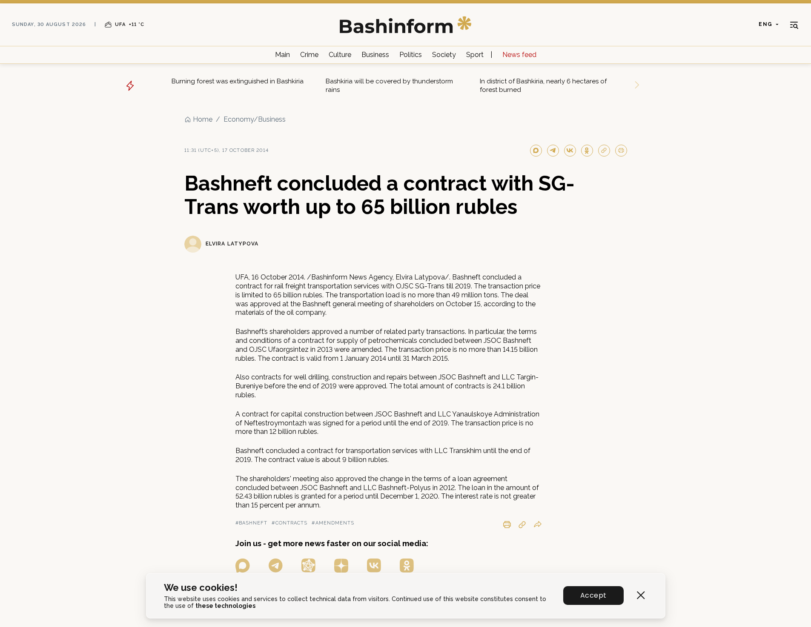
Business (375, 55)
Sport (475, 55)
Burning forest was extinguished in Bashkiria (238, 81)
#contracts (289, 523)
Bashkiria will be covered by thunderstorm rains (389, 85)
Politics (410, 55)
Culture (340, 55)
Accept (593, 595)
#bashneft (251, 523)
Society (444, 55)
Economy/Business (255, 119)
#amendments (333, 523)
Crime (309, 55)
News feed (519, 55)
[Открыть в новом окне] (242, 566)
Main (282, 55)
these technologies (225, 605)
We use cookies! (201, 587)
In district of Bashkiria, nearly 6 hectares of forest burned (543, 85)
